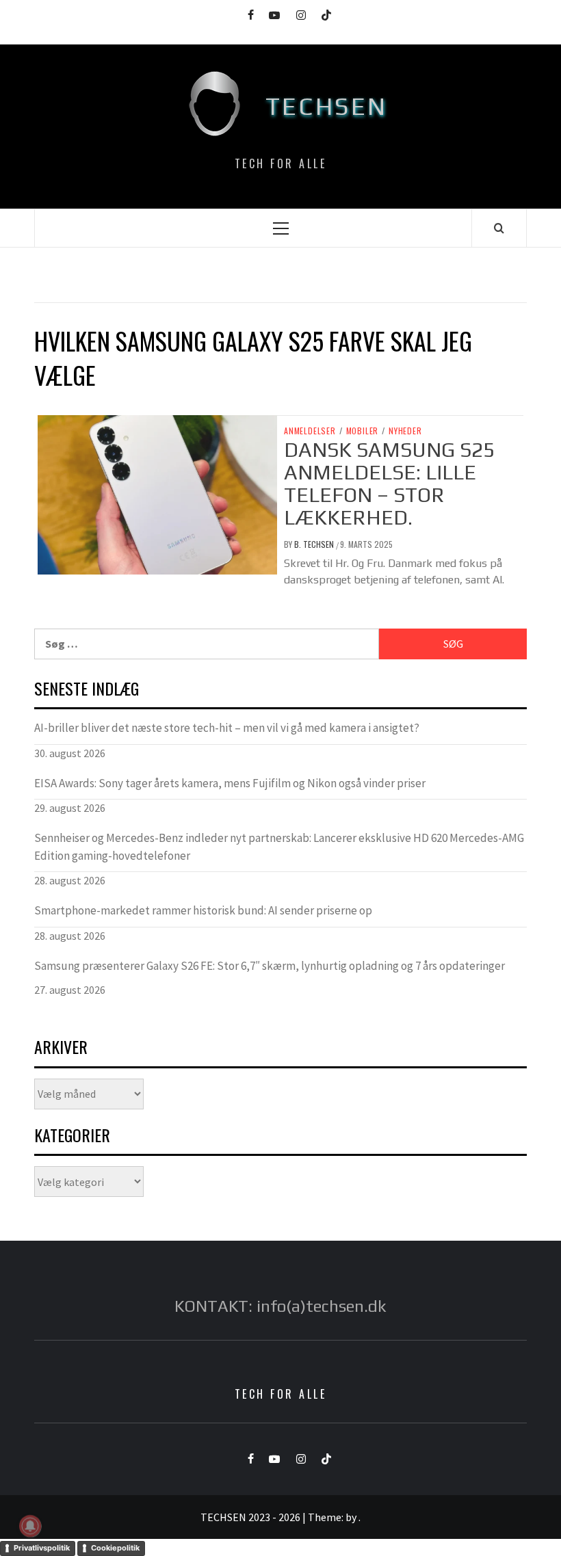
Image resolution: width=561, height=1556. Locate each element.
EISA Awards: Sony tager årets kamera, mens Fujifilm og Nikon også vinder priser (230, 783)
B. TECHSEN (315, 544)
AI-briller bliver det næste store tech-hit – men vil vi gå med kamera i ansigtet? (226, 727)
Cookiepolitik (115, 1548)
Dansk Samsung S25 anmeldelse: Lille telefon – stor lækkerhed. (389, 483)
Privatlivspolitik (42, 1548)
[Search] (499, 228)
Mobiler (362, 431)
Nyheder (405, 431)
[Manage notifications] (30, 1526)
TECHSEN (326, 106)
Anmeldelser (310, 431)
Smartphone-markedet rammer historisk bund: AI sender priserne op (203, 910)
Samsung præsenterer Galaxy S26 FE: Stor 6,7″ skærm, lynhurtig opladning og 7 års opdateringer (269, 965)
